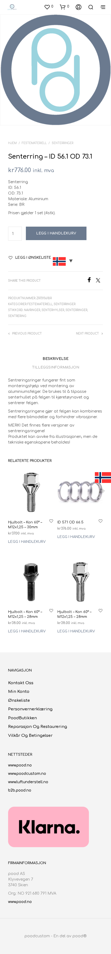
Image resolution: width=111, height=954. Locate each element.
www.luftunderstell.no (28, 782)
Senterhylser (52, 310)
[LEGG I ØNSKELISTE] (51, 521)
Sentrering (17, 316)
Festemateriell (34, 143)
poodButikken (22, 718)
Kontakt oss (20, 683)
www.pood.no (20, 765)
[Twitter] (99, 281)
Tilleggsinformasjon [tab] (55, 367)
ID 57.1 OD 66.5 (70, 522)
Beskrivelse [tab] (55, 359)
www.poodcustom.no (27, 774)
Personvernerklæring (30, 709)
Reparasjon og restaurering (37, 726)
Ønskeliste (19, 700)
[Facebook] (91, 281)
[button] (48, 6)
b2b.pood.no (19, 790)
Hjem (12, 143)
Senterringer (62, 143)
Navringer (32, 310)
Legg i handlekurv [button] (27, 542)
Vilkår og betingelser (30, 735)
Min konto (18, 691)
